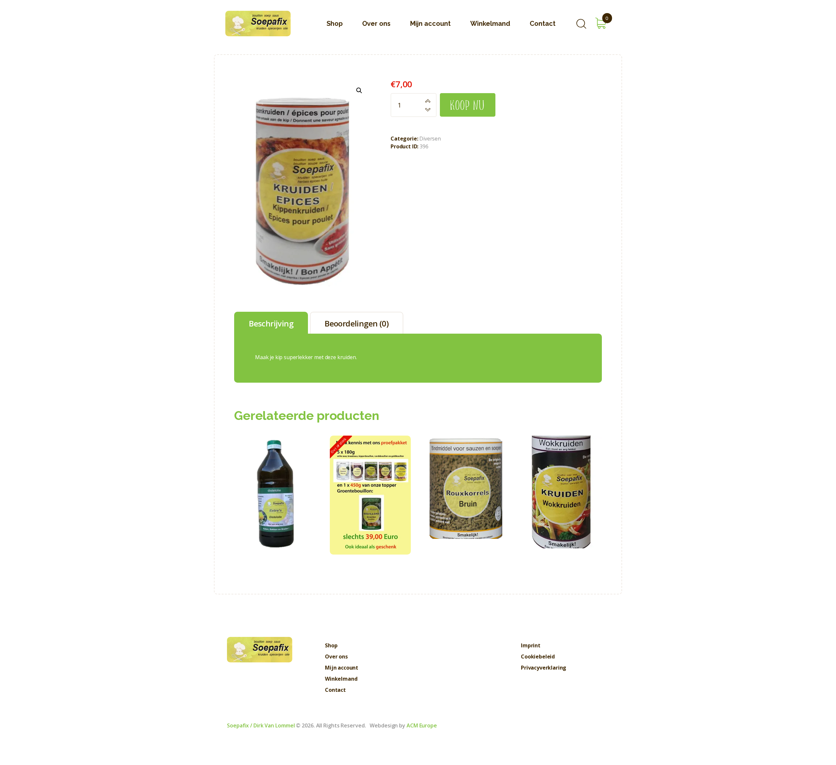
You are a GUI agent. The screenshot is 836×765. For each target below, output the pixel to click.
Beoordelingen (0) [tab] (357, 323)
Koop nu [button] (274, 504)
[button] (359, 90)
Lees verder (370, 518)
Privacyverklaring (543, 667)
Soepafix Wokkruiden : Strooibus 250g (561, 477)
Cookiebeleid (538, 656)
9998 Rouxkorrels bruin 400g (465, 472)
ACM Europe (422, 725)
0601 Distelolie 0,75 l (274, 477)
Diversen (430, 138)
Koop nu (467, 105)
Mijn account (341, 667)
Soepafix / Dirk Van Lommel (261, 725)
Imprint (530, 645)
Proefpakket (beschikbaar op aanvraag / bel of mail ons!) (370, 480)
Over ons (336, 656)
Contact (335, 689)
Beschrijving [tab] (271, 323)
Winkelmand (341, 678)
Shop (331, 645)
